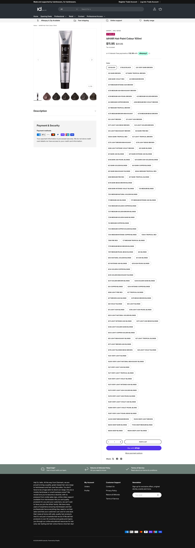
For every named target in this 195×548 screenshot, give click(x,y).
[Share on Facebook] (117, 459)
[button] (160, 9)
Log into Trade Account (149, 2)
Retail (71, 16)
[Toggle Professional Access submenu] (104, 16)
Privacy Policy (111, 491)
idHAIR (108, 31)
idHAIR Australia (42, 540)
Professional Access (95, 16)
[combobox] (101, 9)
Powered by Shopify (54, 540)
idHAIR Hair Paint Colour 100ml (48, 25)
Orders (87, 486)
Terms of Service (112, 499)
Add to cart (143, 442)
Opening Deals (46, 16)
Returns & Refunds (113, 495)
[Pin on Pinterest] (121, 459)
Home (36, 16)
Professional (59, 16)
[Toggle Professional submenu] (65, 16)
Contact (81, 16)
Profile (86, 491)
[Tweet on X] (113, 459)
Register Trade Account (128, 2)
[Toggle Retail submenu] (75, 16)
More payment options (133, 453)
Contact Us (110, 486)
